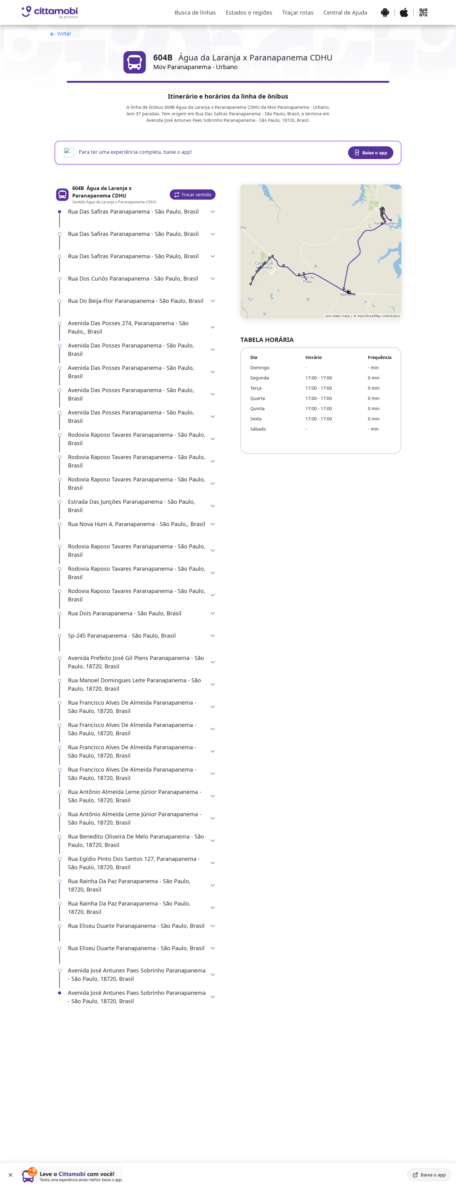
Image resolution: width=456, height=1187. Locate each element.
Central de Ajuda (345, 12)
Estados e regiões (249, 12)
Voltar (63, 33)
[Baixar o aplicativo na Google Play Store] (385, 12)
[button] (193, 194)
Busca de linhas (195, 12)
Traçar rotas (298, 12)
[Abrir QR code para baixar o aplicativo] (423, 12)
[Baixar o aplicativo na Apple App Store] (404, 12)
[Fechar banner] (10, 1174)
